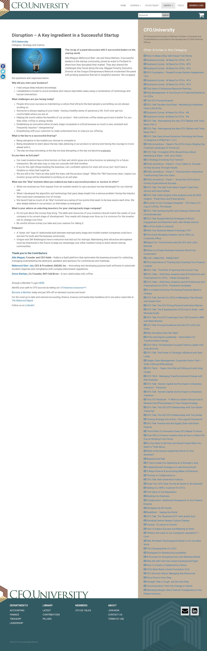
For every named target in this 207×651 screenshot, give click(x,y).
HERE (41, 282)
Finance (14, 614)
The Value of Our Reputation (162, 492)
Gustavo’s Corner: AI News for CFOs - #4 (168, 116)
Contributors (51, 614)
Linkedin (29, 305)
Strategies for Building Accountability (166, 552)
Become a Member (21, 292)
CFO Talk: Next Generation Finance (165, 479)
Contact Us (115, 614)
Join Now (113, 610)
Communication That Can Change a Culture (169, 585)
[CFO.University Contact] (185, 611)
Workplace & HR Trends (159, 508)
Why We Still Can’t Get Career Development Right (172, 561)
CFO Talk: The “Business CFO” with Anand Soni (171, 516)
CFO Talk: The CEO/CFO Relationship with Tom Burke (174, 415)
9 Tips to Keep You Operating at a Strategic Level (172, 462)
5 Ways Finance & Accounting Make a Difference (172, 471)
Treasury (15, 618)
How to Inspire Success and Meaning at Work (170, 528)
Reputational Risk (156, 458)
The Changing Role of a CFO (161, 548)
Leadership (16, 623)
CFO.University (20, 41)
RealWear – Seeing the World (163, 512)
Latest (47, 610)
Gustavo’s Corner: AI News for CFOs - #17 (169, 60)
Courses (135, 5)
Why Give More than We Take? (162, 333)
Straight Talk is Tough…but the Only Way (168, 581)
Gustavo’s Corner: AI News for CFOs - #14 (169, 80)
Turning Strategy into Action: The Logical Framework (174, 419)
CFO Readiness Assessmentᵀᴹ (73, 288)
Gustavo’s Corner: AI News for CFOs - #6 (168, 112)
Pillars (47, 618)
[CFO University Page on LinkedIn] (194, 611)
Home (123, 5)
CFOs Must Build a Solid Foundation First (168, 569)
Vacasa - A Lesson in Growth (162, 524)
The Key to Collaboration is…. (162, 475)
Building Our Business (158, 496)
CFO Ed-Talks (83, 610)
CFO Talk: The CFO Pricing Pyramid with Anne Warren (175, 305)
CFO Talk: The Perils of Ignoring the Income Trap (172, 270)
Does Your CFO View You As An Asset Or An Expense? (175, 483)
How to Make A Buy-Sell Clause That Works (169, 55)
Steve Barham (19, 273)
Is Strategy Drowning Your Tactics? (165, 159)
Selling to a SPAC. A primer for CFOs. (166, 487)
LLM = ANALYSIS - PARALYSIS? (163, 258)
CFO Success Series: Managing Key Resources (171, 573)
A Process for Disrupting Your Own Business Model (173, 556)
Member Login (196, 5)
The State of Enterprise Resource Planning (169, 88)
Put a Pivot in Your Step (159, 577)
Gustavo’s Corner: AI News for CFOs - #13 (169, 84)
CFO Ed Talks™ (152, 5)
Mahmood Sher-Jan (22, 265)
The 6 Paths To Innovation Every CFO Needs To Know (174, 431)
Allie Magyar (18, 257)
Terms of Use (116, 618)
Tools (180, 5)
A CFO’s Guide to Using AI (160, 226)
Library (167, 5)
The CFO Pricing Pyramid (160, 100)
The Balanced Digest (22, 300)
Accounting (17, 610)
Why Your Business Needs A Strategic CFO (169, 230)
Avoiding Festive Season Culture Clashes (168, 520)
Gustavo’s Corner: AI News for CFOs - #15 (169, 68)
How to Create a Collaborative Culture (167, 565)
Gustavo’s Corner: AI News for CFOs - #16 (169, 64)
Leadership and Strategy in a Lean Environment (171, 467)
